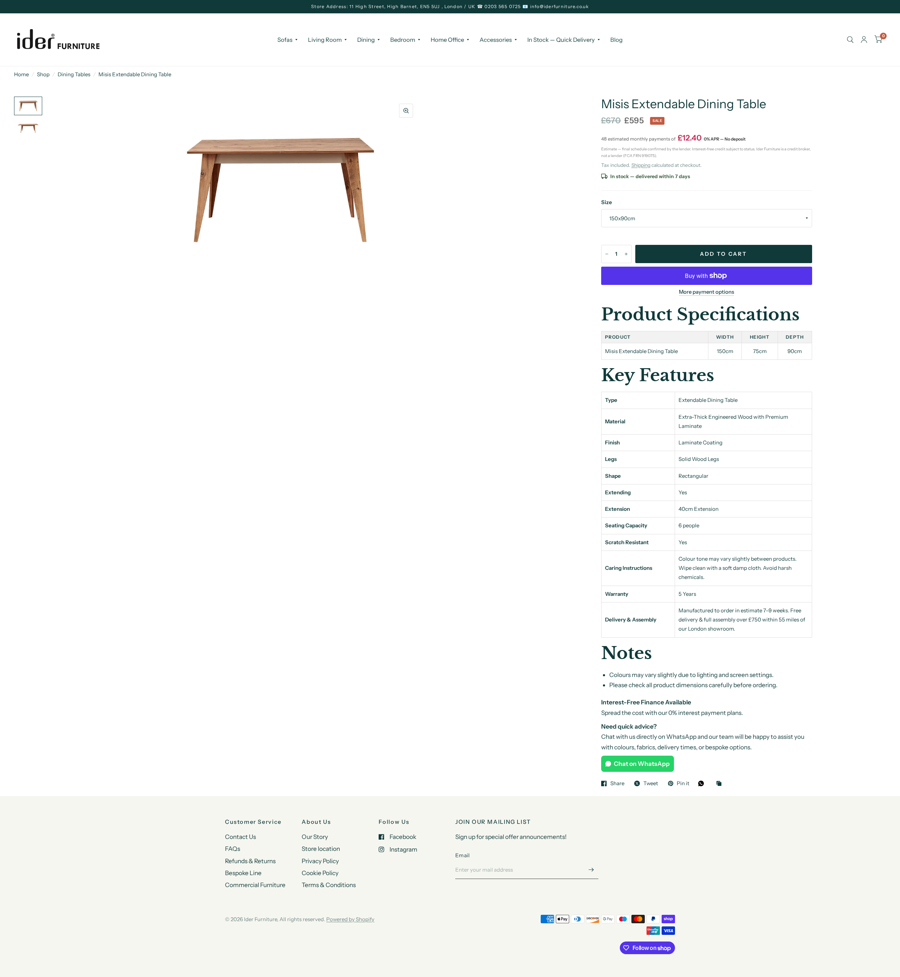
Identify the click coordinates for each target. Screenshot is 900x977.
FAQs (232, 848)
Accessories (496, 39)
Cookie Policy (320, 873)
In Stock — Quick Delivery (561, 39)
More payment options (706, 292)
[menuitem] (287, 39)
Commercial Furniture (255, 884)
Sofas (284, 39)
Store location (321, 848)
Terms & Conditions (329, 884)
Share (617, 783)
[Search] (850, 39)
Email (462, 855)
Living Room (325, 39)
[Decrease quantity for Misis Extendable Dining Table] (607, 254)
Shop (43, 74)
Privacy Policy (320, 861)
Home (21, 74)
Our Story (315, 836)
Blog (616, 39)
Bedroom (402, 39)
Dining (366, 39)
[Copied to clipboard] (720, 784)
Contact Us (240, 836)
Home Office (447, 39)
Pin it (683, 783)
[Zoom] (406, 111)
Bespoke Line (243, 873)
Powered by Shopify (350, 919)
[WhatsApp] (702, 783)
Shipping (640, 165)
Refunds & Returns (250, 861)
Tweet (650, 783)
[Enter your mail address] (591, 870)
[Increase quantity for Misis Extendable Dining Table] (626, 254)
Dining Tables (74, 74)
